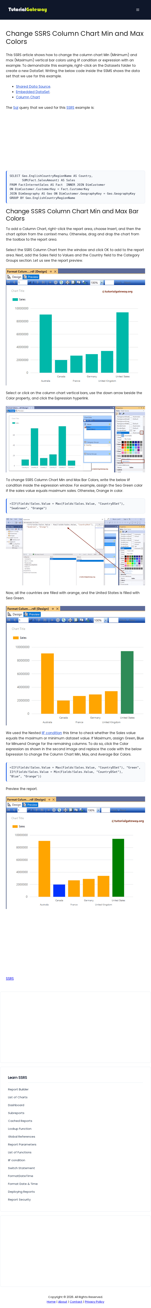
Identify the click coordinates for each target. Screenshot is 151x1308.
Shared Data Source (33, 86)
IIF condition (52, 733)
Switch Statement (21, 1168)
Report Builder (18, 1089)
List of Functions (19, 1152)
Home (51, 1302)
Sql (15, 107)
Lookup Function (19, 1129)
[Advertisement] (75, 143)
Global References (21, 1136)
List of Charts (18, 1097)
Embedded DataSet (33, 92)
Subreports (16, 1113)
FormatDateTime (20, 1176)
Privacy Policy (94, 1302)
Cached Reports (20, 1121)
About (62, 1302)
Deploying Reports (21, 1192)
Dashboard (16, 1105)
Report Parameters (22, 1144)
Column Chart (28, 97)
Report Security (19, 1199)
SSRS (70, 107)
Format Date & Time (23, 1184)
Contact (76, 1302)
